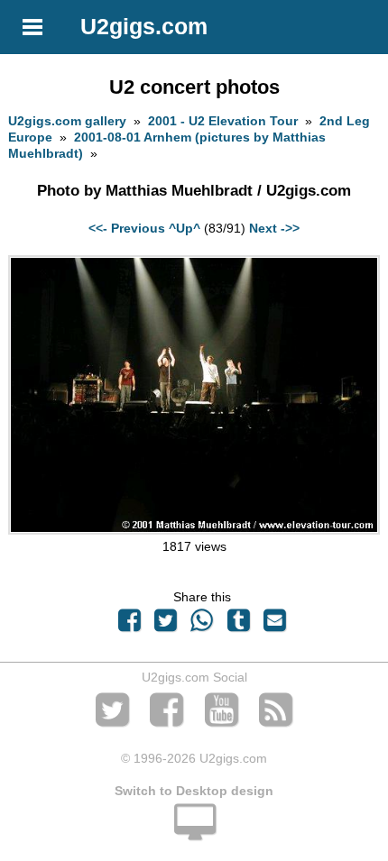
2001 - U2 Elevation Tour (223, 121)
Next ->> (274, 228)
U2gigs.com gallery (67, 121)
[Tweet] (166, 625)
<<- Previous (126, 228)
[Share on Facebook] (129, 625)
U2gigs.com (144, 26)
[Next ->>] (193, 530)
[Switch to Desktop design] (194, 832)
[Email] (274, 625)
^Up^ (184, 228)
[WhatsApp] (202, 625)
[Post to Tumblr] (238, 625)
